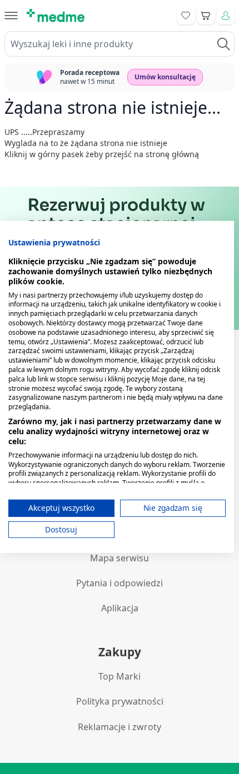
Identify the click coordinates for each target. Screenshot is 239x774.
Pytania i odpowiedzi (119, 583)
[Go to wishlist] (186, 15)
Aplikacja (119, 608)
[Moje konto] (226, 15)
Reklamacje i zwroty (119, 727)
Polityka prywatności (119, 701)
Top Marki (119, 676)
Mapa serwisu (119, 558)
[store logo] (55, 15)
